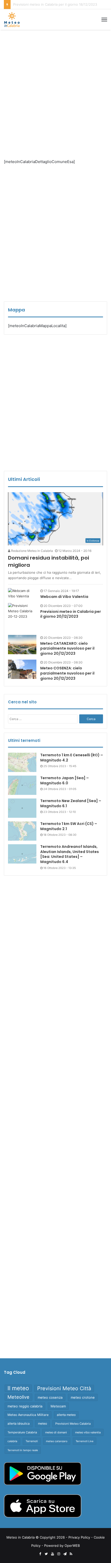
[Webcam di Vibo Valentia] (22, 593)
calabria (12, 1441)
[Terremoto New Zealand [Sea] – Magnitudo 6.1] (22, 808)
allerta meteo (66, 1415)
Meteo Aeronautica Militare (28, 1415)
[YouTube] (52, 1554)
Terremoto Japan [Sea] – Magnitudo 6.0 (64, 780)
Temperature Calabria (22, 1432)
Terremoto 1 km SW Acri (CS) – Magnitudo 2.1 (68, 826)
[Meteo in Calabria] (12, 19)
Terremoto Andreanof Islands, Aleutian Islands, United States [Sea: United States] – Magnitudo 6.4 (69, 854)
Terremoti (32, 1441)
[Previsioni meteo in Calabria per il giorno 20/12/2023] (22, 617)
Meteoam (58, 1406)
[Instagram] (59, 1554)
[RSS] (71, 1554)
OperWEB (72, 1545)
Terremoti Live (84, 1441)
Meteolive (18, 1397)
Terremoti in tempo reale (22, 1450)
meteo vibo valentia (88, 1432)
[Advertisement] (55, 90)
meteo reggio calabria (24, 1406)
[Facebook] (40, 1554)
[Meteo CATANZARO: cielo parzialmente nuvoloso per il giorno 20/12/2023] (22, 644)
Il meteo (18, 1388)
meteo (42, 1423)
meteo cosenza (50, 1397)
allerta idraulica (18, 1423)
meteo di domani (56, 1432)
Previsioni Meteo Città (64, 1388)
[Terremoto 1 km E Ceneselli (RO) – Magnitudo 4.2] (22, 762)
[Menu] (104, 19)
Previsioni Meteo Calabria (73, 1423)
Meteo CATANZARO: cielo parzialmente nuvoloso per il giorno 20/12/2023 (67, 648)
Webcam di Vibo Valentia (64, 596)
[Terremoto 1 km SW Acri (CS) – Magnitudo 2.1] (22, 831)
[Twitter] (46, 1554)
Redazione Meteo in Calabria (31, 551)
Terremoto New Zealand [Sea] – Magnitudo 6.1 (70, 803)
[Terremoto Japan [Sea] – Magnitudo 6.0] (22, 785)
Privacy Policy (79, 1537)
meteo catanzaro (56, 1441)
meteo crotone (83, 1397)
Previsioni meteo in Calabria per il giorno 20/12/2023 (70, 614)
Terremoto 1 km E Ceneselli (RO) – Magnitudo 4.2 (71, 757)
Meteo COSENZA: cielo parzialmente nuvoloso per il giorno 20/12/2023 (67, 673)
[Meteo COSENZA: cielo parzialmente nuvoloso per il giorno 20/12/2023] (22, 669)
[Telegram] (65, 1554)
